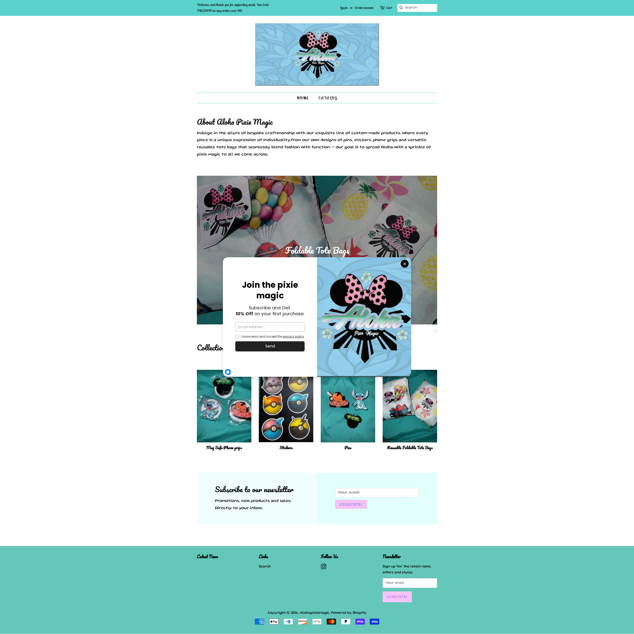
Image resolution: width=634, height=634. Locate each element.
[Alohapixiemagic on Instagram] (323, 568)
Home (303, 97)
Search (265, 566)
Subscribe (351, 504)
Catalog (327, 97)
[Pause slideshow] (435, 330)
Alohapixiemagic (314, 612)
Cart (389, 7)
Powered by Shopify (349, 612)
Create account (364, 7)
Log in (344, 7)
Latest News (207, 556)
